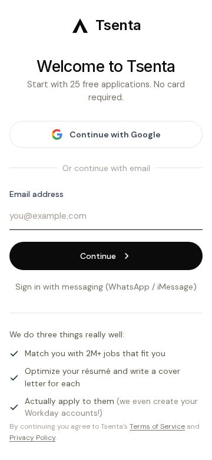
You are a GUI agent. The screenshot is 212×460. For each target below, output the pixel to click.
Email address (36, 194)
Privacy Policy (32, 437)
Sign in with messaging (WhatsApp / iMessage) (106, 286)
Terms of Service (157, 426)
